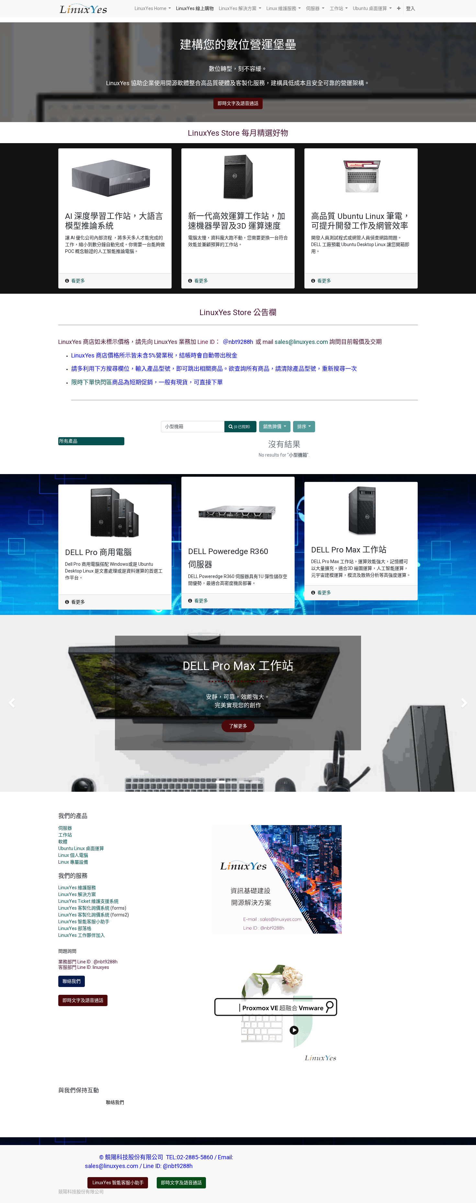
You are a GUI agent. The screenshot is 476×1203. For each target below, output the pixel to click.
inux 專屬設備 (74, 862)
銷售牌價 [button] (272, 426)
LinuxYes (68, 914)
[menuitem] (195, 9)
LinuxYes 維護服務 (77, 887)
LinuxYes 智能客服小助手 (83, 921)
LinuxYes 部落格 (74, 928)
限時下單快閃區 (91, 382)
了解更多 (238, 726)
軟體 (62, 841)
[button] (398, 9)
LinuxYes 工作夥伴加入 (81, 935)
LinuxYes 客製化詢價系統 (83, 908)
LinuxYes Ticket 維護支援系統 (88, 901)
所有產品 (68, 441)
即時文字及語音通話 (238, 103)
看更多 (78, 280)
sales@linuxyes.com (301, 341)
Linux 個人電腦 (73, 855)
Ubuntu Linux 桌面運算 (81, 848)
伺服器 (65, 828)
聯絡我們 (71, 981)
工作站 (65, 834)
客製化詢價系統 (93, 914)
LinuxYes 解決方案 (77, 894)
